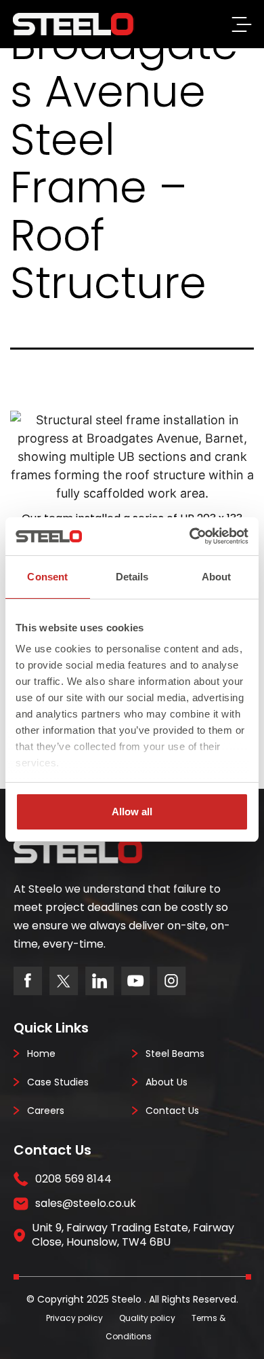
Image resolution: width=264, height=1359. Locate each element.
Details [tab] (132, 576)
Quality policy (147, 1318)
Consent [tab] (47, 576)
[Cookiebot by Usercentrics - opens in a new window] (189, 536)
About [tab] (217, 576)
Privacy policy (74, 1318)
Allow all (132, 811)
